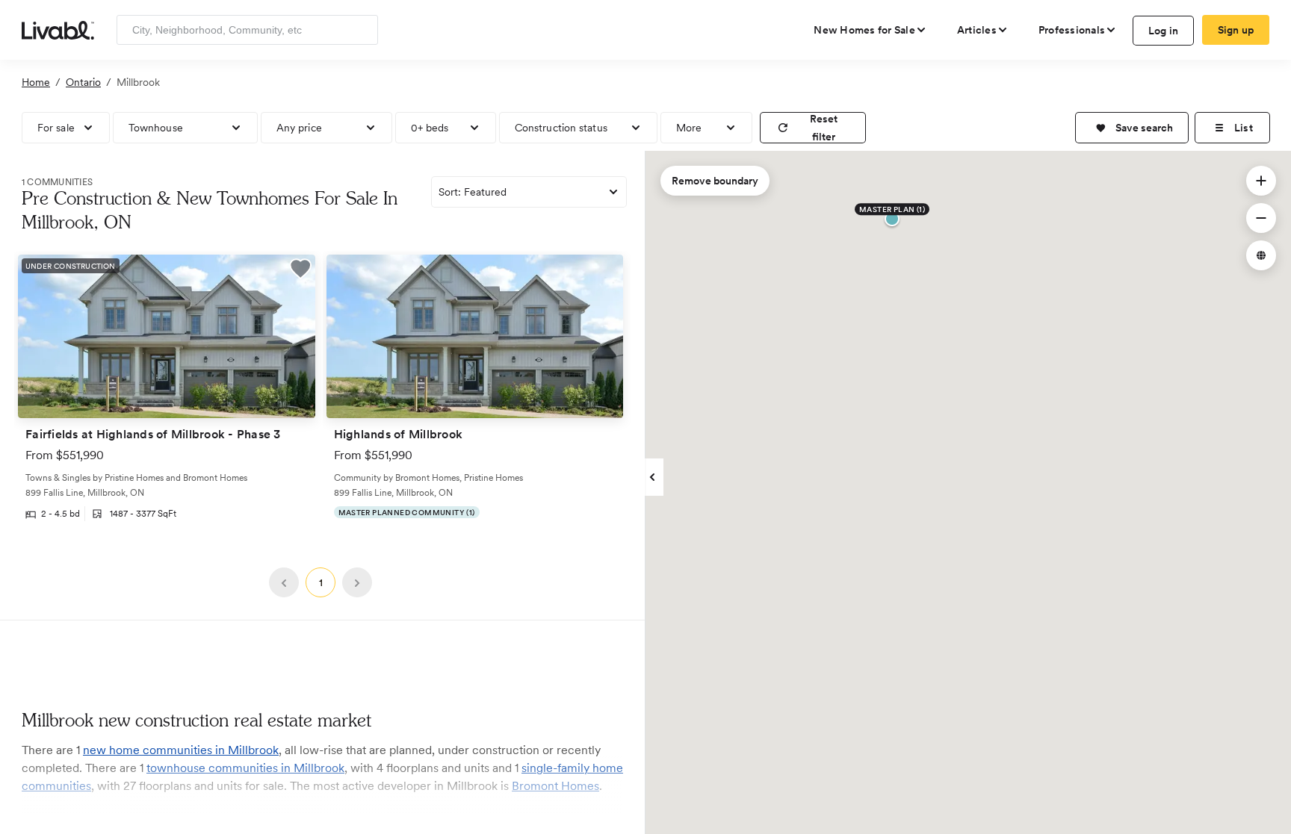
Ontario (83, 82)
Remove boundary (715, 181)
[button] (1132, 128)
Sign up (1236, 30)
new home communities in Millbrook (181, 750)
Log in (1163, 31)
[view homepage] (58, 29)
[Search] (361, 30)
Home (36, 82)
